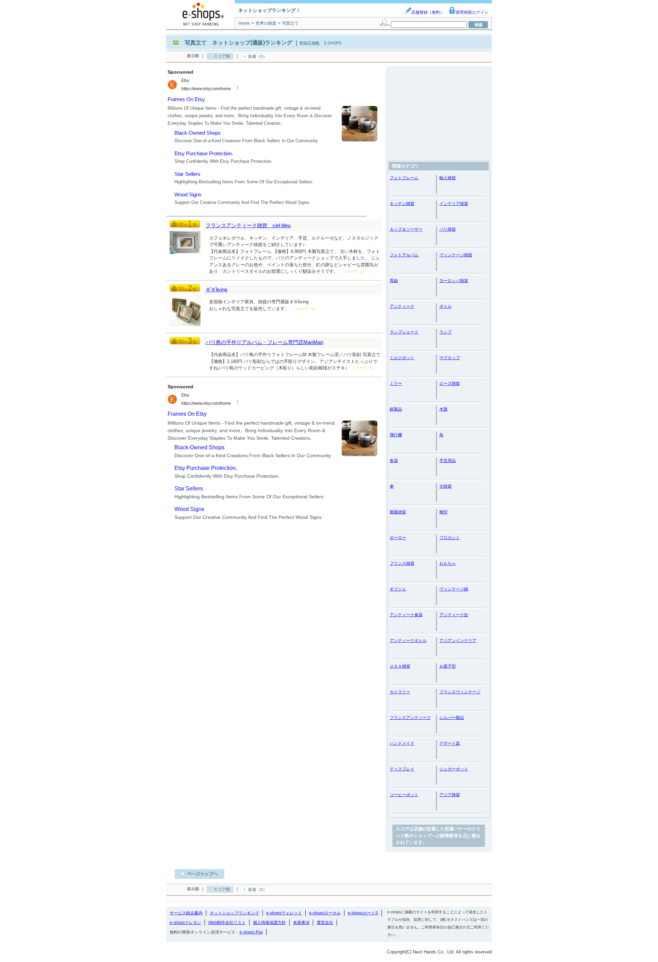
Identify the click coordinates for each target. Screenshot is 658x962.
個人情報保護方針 (269, 922)
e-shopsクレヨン (185, 922)
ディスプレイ (402, 769)
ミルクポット (402, 357)
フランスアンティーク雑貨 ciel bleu (248, 225)
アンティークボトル (408, 640)
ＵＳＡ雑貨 (400, 666)
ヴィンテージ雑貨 (455, 255)
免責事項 (301, 922)
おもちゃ (447, 563)
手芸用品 (447, 460)
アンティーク (402, 306)
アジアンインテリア (457, 640)
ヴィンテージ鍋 (453, 589)
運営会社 (325, 922)
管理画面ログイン (471, 12)
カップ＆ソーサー (406, 229)
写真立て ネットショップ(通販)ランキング (238, 43)
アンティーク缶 (453, 614)
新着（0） (257, 56)
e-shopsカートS (363, 913)
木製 (443, 409)
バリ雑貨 (447, 229)
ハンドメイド (402, 743)
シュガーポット (453, 769)
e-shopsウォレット (284, 913)
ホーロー (398, 537)
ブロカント (449, 537)
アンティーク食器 (406, 614)
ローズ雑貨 (449, 383)
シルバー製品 (451, 717)
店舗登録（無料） (427, 12)
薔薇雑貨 (398, 512)
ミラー (396, 383)
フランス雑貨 (402, 563)
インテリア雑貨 (453, 203)
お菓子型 (447, 666)
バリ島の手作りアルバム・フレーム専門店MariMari (264, 342)
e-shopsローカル (325, 913)
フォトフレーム (404, 177)
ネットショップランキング (234, 913)
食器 (394, 460)
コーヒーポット (404, 794)
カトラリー (400, 692)
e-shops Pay (251, 932)
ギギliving (216, 289)
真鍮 (394, 280)
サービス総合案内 (186, 913)
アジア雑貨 (449, 794)
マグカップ (449, 357)
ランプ (445, 332)
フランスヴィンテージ (459, 692)
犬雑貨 (445, 486)
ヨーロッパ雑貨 (453, 280)
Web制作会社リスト (227, 922)
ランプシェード (404, 332)
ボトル (445, 306)
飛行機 (396, 435)
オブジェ (398, 589)
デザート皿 (449, 743)
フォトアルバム (404, 255)
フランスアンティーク (410, 717)
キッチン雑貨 (402, 203)
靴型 (443, 512)
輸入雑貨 (447, 177)
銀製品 (396, 409)
